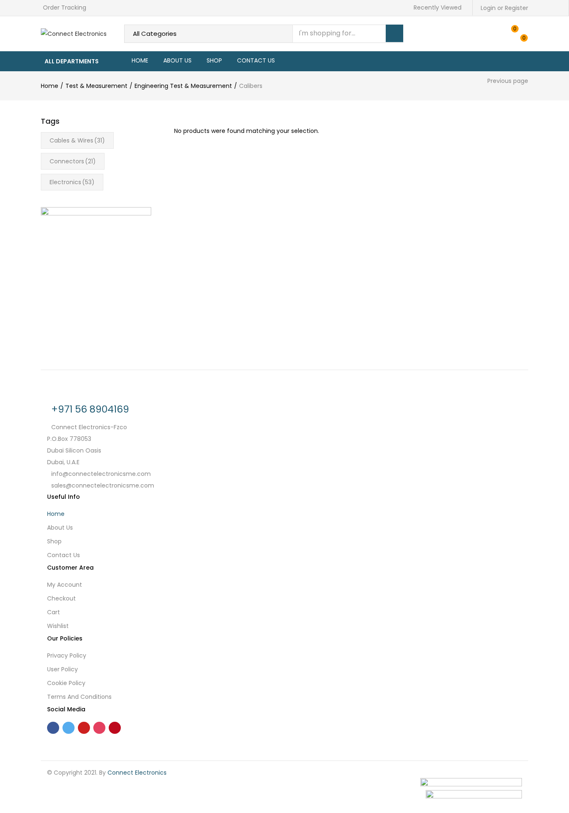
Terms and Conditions (79, 697)
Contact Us (256, 60)
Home (140, 60)
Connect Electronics (137, 772)
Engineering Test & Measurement (183, 86)
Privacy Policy (66, 655)
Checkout (61, 598)
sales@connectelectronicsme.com (102, 485)
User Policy (62, 669)
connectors (73, 161)
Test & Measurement (96, 86)
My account (64, 584)
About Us (177, 60)
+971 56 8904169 (90, 409)
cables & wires (77, 140)
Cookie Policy (66, 683)
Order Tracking (64, 7)
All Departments (72, 61)
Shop (214, 60)
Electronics (72, 182)
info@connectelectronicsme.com (101, 474)
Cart (53, 612)
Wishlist (58, 626)
